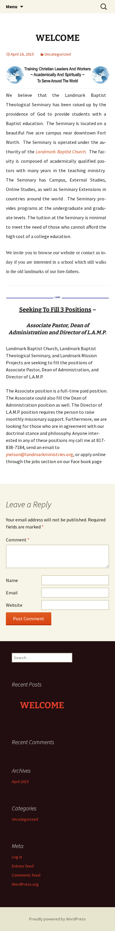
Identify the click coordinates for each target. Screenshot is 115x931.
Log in (17, 856)
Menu (11, 6)
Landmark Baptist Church (61, 151)
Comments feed (26, 875)
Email (12, 593)
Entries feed (23, 866)
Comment (17, 540)
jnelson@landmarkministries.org (39, 454)
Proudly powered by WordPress (57, 919)
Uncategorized (58, 54)
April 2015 (20, 781)
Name (12, 580)
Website (14, 605)
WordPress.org (25, 884)
